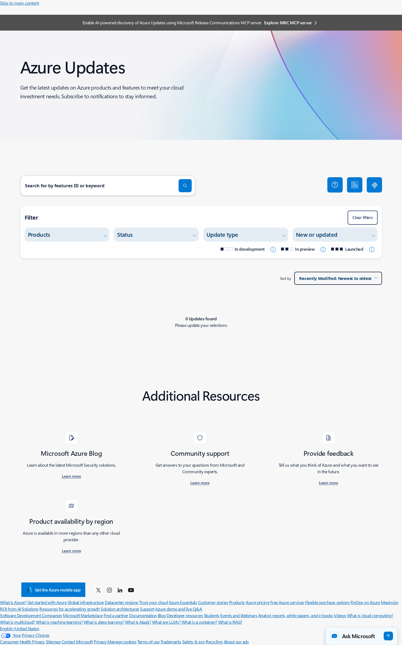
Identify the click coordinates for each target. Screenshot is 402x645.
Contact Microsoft (77, 641)
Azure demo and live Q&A (178, 609)
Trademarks (171, 641)
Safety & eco (193, 641)
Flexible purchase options (327, 602)
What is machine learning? (59, 622)
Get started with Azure (46, 602)
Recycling (214, 641)
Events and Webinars (238, 615)
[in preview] (323, 249)
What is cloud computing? (370, 615)
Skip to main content (19, 3)
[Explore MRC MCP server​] (374, 185)
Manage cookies (121, 641)
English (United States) (19, 628)
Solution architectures (120, 609)
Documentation (143, 615)
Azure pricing (257, 602)
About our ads (236, 641)
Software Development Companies (31, 615)
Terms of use (148, 641)
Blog (162, 615)
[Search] (185, 185)
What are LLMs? (166, 622)
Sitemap (53, 641)
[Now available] (372, 249)
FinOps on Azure (365, 602)
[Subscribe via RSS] (354, 185)
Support (147, 609)
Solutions (30, 609)
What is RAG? (230, 622)
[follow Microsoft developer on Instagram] (109, 589)
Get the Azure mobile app (58, 590)
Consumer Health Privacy (22, 641)
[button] (335, 185)
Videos (340, 615)
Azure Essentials (183, 602)
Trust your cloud (153, 602)
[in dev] (273, 249)
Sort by (285, 278)
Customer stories (213, 602)
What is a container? (199, 622)
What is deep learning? (104, 622)
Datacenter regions (121, 602)
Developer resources (185, 615)
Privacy (100, 641)
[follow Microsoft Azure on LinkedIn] (120, 589)
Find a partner (116, 615)
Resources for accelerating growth (69, 609)
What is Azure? (13, 602)
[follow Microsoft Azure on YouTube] (131, 589)
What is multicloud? (17, 622)
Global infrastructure (86, 602)
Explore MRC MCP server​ (288, 22)
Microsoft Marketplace (83, 615)
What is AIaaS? (138, 622)
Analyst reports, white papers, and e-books (295, 615)
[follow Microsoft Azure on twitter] (98, 589)
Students (211, 615)
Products (237, 602)
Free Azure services (287, 602)
